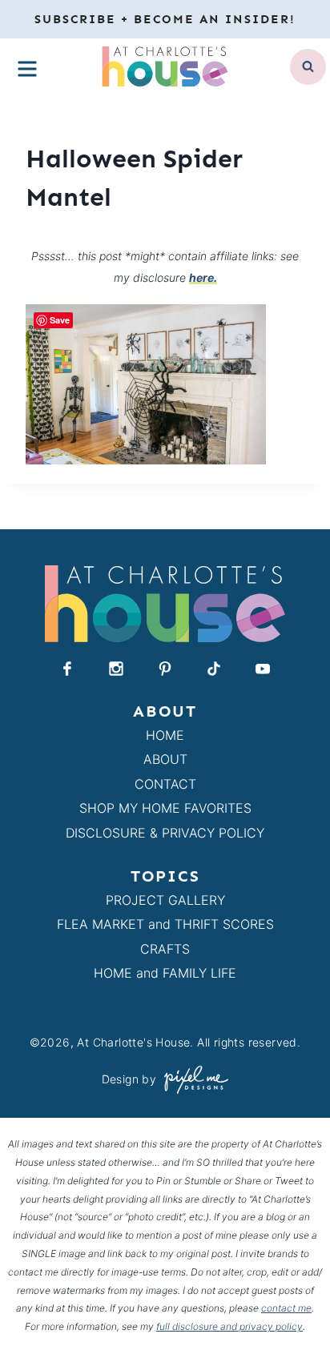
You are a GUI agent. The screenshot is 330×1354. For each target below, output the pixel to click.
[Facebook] (67, 668)
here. (203, 277)
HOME (165, 735)
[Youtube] (262, 668)
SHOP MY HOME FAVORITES (165, 808)
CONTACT (165, 784)
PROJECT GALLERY (165, 900)
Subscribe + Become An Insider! (165, 19)
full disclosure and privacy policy (229, 1326)
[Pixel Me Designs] (192, 1080)
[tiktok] (213, 668)
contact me (286, 1308)
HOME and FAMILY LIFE (165, 973)
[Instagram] (116, 668)
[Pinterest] (165, 668)
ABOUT (165, 759)
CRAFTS (165, 949)
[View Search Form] (308, 67)
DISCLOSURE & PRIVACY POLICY (165, 833)
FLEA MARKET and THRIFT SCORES (165, 924)
